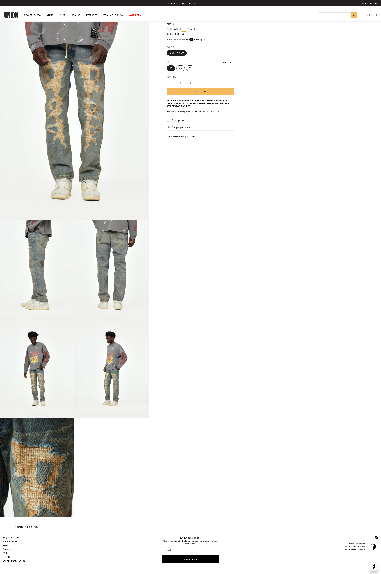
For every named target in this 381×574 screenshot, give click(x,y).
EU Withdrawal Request (14, 561)
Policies (6, 557)
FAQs (5, 553)
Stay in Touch (190, 559)
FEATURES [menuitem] (91, 15)
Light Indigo (177, 53)
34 (180, 68)
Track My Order (10, 541)
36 (190, 68)
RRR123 (171, 24)
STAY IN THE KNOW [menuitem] (113, 15)
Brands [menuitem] (75, 15)
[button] (375, 15)
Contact (6, 549)
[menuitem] (50, 15)
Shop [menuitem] (62, 15)
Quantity (171, 77)
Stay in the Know (11, 537)
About (5, 545)
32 (171, 68)
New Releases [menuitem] (32, 15)
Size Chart (227, 62)
